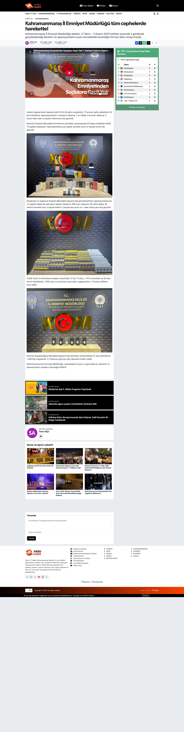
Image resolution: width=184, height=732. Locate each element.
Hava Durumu (78, 551)
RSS (29, 590)
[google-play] (97, 582)
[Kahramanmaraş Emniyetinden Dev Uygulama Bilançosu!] (98, 481)
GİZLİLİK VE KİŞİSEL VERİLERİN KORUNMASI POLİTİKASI (118, 595)
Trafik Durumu (78, 556)
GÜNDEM (100, 14)
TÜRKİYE (77, 14)
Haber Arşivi (77, 565)
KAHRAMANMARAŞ (46, 14)
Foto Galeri (88, 5)
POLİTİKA (110, 14)
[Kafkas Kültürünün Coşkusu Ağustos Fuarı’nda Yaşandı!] (40, 481)
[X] (31, 577)
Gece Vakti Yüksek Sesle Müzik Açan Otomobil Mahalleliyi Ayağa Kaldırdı (68, 493)
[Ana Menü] (157, 13)
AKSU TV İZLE (31, 14)
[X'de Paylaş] (140, 43)
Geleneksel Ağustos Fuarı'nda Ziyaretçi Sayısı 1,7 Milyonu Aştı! (68, 467)
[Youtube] (39, 577)
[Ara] (158, 6)
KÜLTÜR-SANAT (111, 558)
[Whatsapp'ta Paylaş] (144, 43)
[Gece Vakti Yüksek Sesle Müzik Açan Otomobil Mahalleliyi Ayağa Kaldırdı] (69, 481)
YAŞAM (92, 14)
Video (103, 5)
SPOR (84, 14)
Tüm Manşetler (78, 561)
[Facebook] (27, 577)
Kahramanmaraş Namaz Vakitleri (85, 554)
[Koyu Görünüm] (155, 13)
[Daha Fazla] (148, 43)
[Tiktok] (43, 577)
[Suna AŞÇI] (32, 433)
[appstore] (86, 582)
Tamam (145, 595)
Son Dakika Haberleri (80, 563)
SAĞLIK (136, 556)
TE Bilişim (155, 590)
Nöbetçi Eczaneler (79, 549)
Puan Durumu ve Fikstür (81, 558)
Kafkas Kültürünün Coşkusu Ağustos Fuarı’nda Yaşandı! (37, 492)
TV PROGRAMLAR (63, 14)
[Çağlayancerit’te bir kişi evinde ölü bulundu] (40, 456)
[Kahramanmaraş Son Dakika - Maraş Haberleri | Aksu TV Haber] (33, 6)
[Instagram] (35, 577)
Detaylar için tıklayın (137, 107)
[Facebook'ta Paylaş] (136, 43)
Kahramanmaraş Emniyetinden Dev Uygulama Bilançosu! (98, 492)
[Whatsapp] (46, 577)
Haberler (29, 19)
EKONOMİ (136, 554)
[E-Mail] (41, 436)
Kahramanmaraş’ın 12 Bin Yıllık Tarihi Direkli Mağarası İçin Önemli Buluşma (98, 468)
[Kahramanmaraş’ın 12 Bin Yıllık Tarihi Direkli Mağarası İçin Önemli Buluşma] (98, 456)
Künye (115, 5)
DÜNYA (119, 14)
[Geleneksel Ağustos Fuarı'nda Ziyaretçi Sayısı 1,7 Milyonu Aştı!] (69, 456)
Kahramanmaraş (42, 19)
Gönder (31, 538)
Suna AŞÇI (44, 431)
